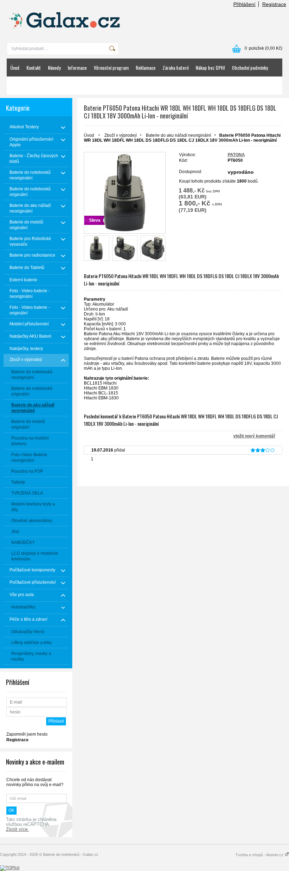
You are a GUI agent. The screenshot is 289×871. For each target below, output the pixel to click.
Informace (77, 67)
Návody (54, 67)
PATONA (236, 154)
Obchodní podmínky (250, 67)
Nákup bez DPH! (210, 67)
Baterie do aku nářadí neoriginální (178, 135)
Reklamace (145, 67)
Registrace (274, 4)
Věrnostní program (111, 67)
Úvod (14, 67)
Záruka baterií (175, 67)
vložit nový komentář (254, 436)
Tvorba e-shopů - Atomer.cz (259, 855)
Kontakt (33, 67)
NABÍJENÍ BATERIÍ (25, 85)
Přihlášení (244, 4)
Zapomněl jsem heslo (27, 734)
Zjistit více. (17, 829)
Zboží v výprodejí (120, 135)
